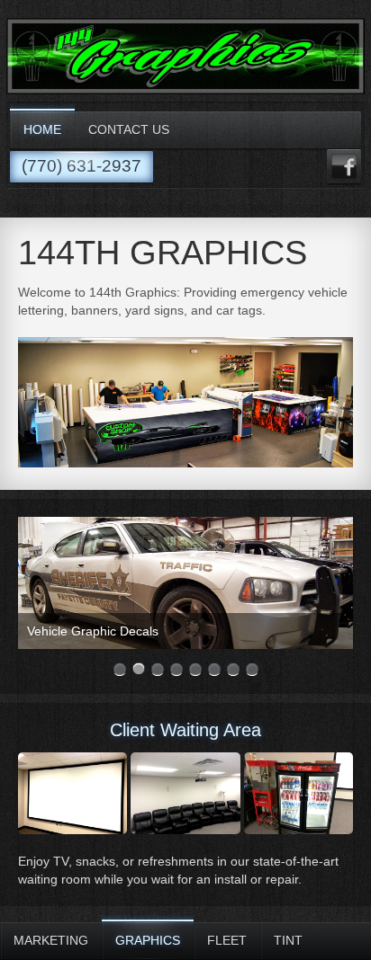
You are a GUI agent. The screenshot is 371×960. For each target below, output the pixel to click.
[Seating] (185, 793)
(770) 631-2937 (81, 165)
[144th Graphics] (185, 90)
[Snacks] (298, 793)
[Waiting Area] (72, 793)
